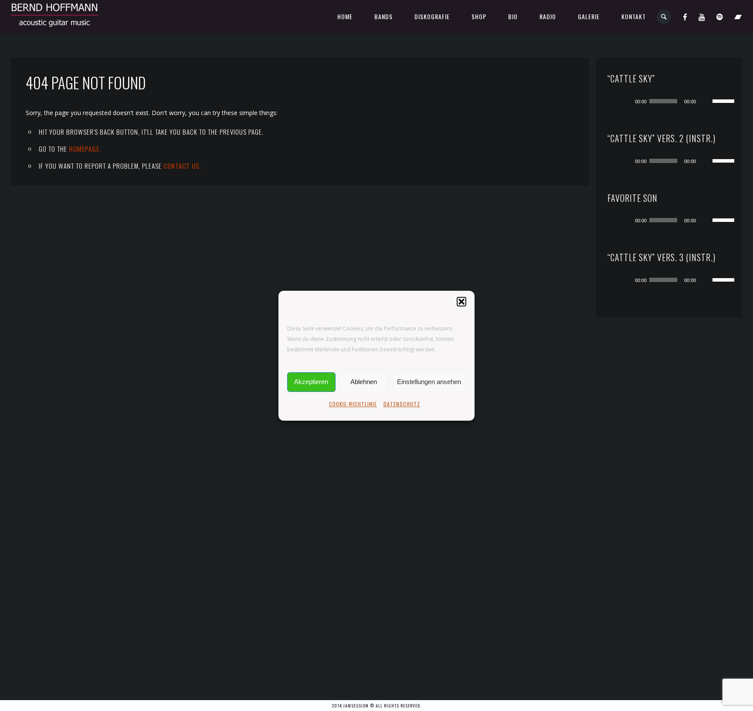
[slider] (724, 100)
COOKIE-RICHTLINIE (353, 404)
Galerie (589, 16)
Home (345, 16)
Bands (383, 16)
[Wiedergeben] (625, 101)
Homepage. (85, 148)
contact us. (182, 165)
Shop (478, 16)
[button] (461, 301)
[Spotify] (719, 16)
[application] (677, 101)
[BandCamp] (738, 16)
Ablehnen (363, 381)
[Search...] (664, 17)
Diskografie (432, 16)
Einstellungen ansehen (429, 381)
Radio (547, 16)
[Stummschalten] (705, 101)
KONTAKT (633, 16)
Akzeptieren (311, 381)
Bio (513, 16)
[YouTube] (702, 16)
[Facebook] (685, 16)
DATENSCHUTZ (401, 404)
